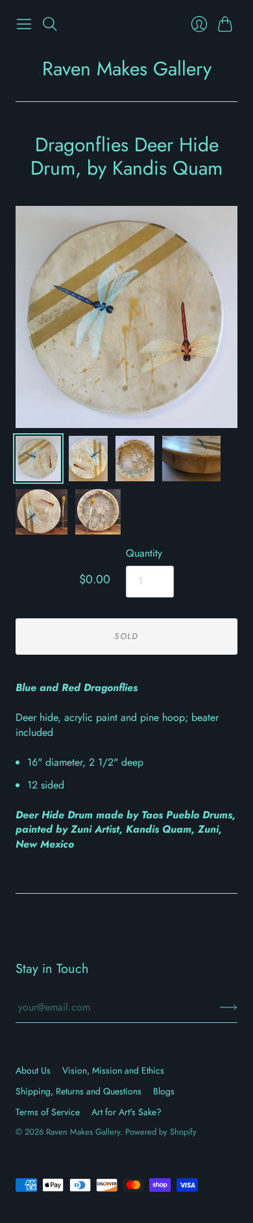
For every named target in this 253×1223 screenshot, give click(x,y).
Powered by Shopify (161, 1132)
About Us (33, 1070)
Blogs (164, 1091)
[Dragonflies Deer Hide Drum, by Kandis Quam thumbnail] (38, 458)
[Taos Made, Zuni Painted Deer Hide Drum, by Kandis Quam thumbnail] (88, 458)
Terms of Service (48, 1111)
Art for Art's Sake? (126, 1111)
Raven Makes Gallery (126, 68)
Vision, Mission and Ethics (113, 1070)
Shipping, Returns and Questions (78, 1091)
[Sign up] (228, 1007)
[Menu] (24, 24)
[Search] (50, 24)
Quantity (144, 553)
